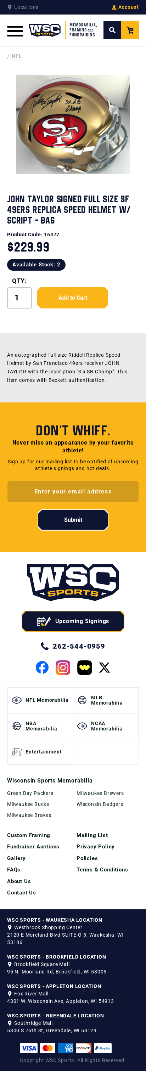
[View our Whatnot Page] (84, 667)
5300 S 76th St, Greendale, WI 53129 (52, 1030)
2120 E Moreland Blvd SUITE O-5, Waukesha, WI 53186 (65, 938)
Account (128, 7)
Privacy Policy (96, 846)
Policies (87, 858)
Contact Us (21, 893)
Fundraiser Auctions (33, 846)
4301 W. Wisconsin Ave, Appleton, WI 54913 (60, 1001)
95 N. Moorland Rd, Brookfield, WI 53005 (57, 972)
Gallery (16, 858)
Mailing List (92, 835)
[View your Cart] (130, 30)
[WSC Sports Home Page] (63, 30)
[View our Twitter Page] (104, 667)
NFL (17, 56)
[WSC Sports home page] (73, 584)
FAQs (14, 869)
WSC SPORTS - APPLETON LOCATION (54, 986)
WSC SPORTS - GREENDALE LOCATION (55, 1015)
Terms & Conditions (102, 869)
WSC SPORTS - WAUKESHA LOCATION (54, 920)
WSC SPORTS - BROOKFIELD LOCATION (56, 957)
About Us (19, 881)
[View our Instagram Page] (63, 667)
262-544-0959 (79, 646)
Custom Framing (28, 835)
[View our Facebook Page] (42, 667)
